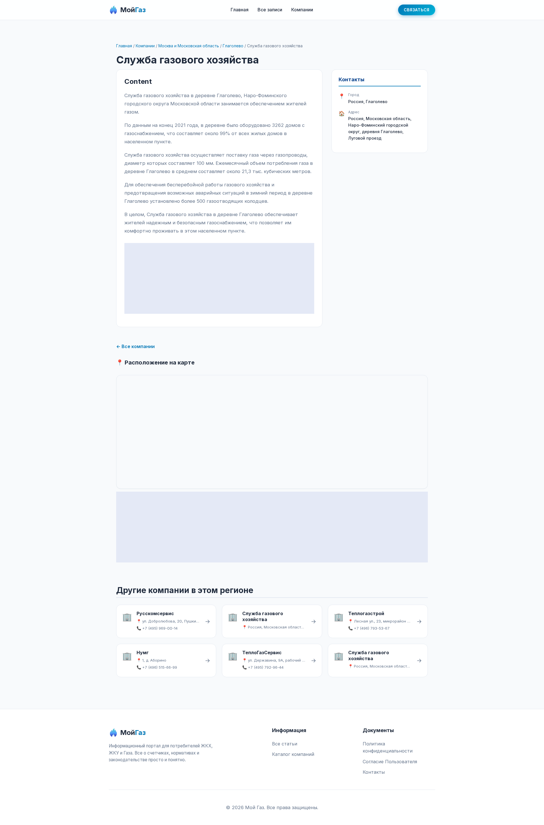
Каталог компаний (293, 754)
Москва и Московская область (188, 45)
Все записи (270, 9)
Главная (239, 9)
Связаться (417, 9)
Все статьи (284, 744)
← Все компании (135, 346)
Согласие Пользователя (390, 761)
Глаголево (233, 45)
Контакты (374, 772)
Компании (302, 9)
